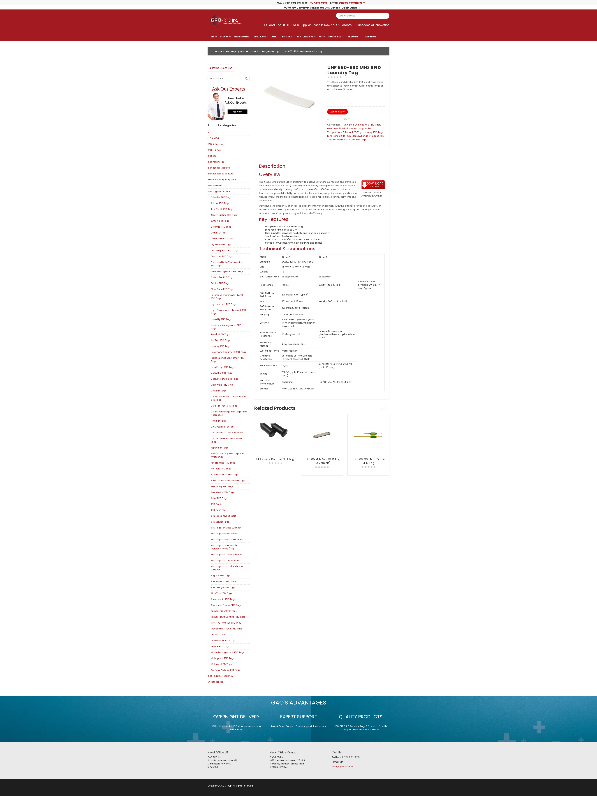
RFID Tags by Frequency (220, 675)
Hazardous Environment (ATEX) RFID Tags (228, 296)
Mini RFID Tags (218, 390)
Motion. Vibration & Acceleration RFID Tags (228, 398)
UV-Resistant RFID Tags (223, 640)
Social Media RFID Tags (223, 599)
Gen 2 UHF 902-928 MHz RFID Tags (345, 128)
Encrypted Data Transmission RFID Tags (227, 264)
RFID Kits (212, 156)
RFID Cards (216, 504)
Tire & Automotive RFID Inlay (226, 622)
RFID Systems (215, 185)
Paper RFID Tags (219, 447)
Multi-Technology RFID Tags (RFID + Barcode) (229, 413)
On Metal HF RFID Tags (223, 426)
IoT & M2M (213, 138)
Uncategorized (215, 681)
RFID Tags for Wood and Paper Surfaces (227, 568)
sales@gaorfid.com (352, 3)
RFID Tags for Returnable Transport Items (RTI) (224, 547)
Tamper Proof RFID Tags (224, 611)
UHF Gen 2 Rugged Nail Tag (275, 459)
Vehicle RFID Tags (220, 646)
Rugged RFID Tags (220, 575)
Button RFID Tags (220, 220)
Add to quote (337, 111)
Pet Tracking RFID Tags (223, 462)
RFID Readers (241, 36)
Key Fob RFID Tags (220, 340)
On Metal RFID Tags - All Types (227, 432)
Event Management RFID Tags (227, 271)
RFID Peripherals (216, 161)
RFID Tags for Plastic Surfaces (227, 539)
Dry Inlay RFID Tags (221, 244)
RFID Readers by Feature (220, 173)
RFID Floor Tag (218, 510)
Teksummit (353, 36)
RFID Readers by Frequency (222, 179)
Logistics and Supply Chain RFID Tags (227, 359)
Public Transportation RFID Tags (228, 480)
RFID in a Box (214, 150)
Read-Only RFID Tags (222, 486)
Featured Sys (305, 36)
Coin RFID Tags (219, 232)
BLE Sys (224, 36)
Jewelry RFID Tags (220, 334)
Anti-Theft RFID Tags (222, 209)
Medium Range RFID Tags (266, 51)
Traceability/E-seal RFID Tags (226, 628)
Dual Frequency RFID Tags (224, 250)
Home (218, 51)
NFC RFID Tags (218, 420)
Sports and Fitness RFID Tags (226, 605)
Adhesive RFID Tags (221, 197)
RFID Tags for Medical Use (224, 533)
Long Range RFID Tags (222, 367)
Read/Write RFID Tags (222, 492)
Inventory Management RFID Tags (226, 327)
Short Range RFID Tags (223, 587)
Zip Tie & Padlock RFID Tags (225, 670)
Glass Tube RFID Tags (222, 289)
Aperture (371, 36)
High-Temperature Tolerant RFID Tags (228, 312)
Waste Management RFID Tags (227, 652)
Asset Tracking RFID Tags (224, 215)
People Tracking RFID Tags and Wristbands (227, 455)
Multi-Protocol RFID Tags (224, 405)
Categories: (333, 124)
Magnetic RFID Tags (221, 373)
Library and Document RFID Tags (228, 352)
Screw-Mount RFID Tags (223, 581)
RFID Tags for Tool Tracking (225, 560)
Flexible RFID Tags (220, 283)
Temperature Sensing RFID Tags (228, 616)
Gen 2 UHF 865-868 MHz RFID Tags (361, 124)
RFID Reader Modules (219, 167)
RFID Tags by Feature (237, 51)
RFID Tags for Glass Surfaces (226, 527)
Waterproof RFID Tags (222, 658)
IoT (321, 36)
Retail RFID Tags (219, 498)
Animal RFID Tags (220, 203)
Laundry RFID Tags (220, 346)
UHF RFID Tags (218, 634)
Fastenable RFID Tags (222, 277)
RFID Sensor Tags (220, 521)
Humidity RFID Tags (221, 319)
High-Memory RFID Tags (223, 304)
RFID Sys (287, 36)
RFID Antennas (215, 144)
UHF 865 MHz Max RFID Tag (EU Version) (322, 461)
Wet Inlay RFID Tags (221, 664)
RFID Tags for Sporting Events (226, 554)
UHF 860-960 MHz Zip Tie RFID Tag (368, 461)
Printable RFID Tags (221, 468)
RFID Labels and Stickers (223, 515)
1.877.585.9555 (318, 3)
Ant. (274, 36)
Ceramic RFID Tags (221, 226)
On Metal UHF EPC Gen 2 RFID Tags (226, 440)
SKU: (329, 119)
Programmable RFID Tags (224, 474)
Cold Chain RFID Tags (222, 238)
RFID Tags (260, 36)
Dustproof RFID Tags (221, 256)
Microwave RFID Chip (222, 384)
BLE (213, 36)
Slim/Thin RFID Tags (221, 593)
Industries (334, 36)
